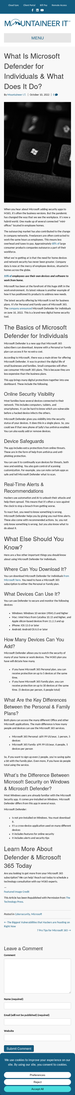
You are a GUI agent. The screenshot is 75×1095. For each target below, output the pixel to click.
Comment (9, 955)
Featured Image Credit (16, 891)
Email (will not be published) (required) (26, 1015)
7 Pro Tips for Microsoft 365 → (54, 930)
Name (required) (13, 999)
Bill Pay (43, 5)
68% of (55, 243)
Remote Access (59, 5)
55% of (8, 276)
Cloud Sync (13, 5)
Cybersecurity (22, 914)
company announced (20, 308)
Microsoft (36, 914)
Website (9, 1031)
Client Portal (29, 5)
